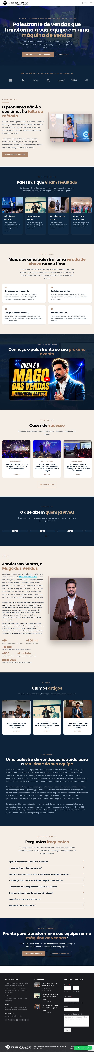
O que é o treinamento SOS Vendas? (25, 899)
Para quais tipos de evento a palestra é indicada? (31, 893)
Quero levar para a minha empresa (38, 54)
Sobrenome (76, 992)
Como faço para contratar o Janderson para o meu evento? (36, 880)
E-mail (67, 1007)
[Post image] (37, 984)
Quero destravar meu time (15, 155)
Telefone (68, 997)
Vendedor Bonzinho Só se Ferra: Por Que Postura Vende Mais (50, 997)
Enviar (67, 1030)
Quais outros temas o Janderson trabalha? (28, 862)
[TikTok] (28, 1020)
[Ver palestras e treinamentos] (12, 215)
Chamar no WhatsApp (60, 954)
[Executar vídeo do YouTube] (47, 379)
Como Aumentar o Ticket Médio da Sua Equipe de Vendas (50, 1008)
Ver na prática (63, 54)
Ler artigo (16, 731)
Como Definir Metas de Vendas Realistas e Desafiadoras (49, 986)
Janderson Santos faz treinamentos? (25, 868)
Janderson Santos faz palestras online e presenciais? (33, 887)
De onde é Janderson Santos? (22, 905)
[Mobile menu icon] (91, 3)
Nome (67, 985)
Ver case (16, 474)
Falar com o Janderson (33, 954)
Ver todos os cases (47, 485)
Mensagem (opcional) (73, 1014)
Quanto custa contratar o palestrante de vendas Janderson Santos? (39, 874)
